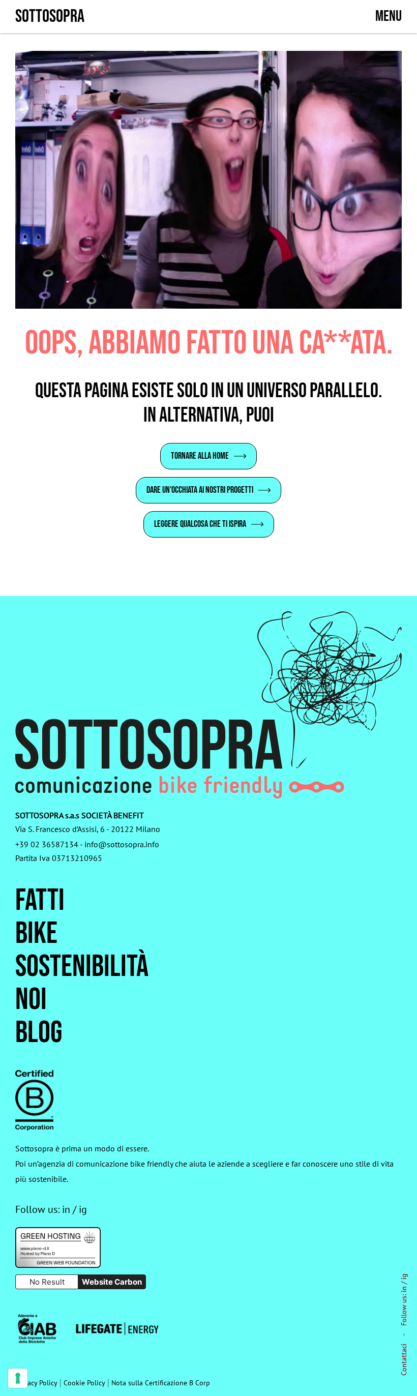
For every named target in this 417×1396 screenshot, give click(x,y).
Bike (36, 934)
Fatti (40, 900)
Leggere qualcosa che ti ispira (200, 524)
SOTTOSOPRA (49, 16)
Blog (38, 1033)
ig (403, 1276)
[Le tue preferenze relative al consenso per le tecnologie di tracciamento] (17, 1378)
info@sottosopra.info (121, 844)
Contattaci (403, 1360)
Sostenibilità (81, 967)
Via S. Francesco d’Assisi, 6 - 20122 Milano (87, 829)
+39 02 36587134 (46, 844)
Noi (31, 1000)
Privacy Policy (36, 1382)
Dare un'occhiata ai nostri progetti (199, 490)
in (403, 1289)
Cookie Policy (84, 1382)
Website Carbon (112, 1282)
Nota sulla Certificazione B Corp (160, 1382)
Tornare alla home (200, 456)
